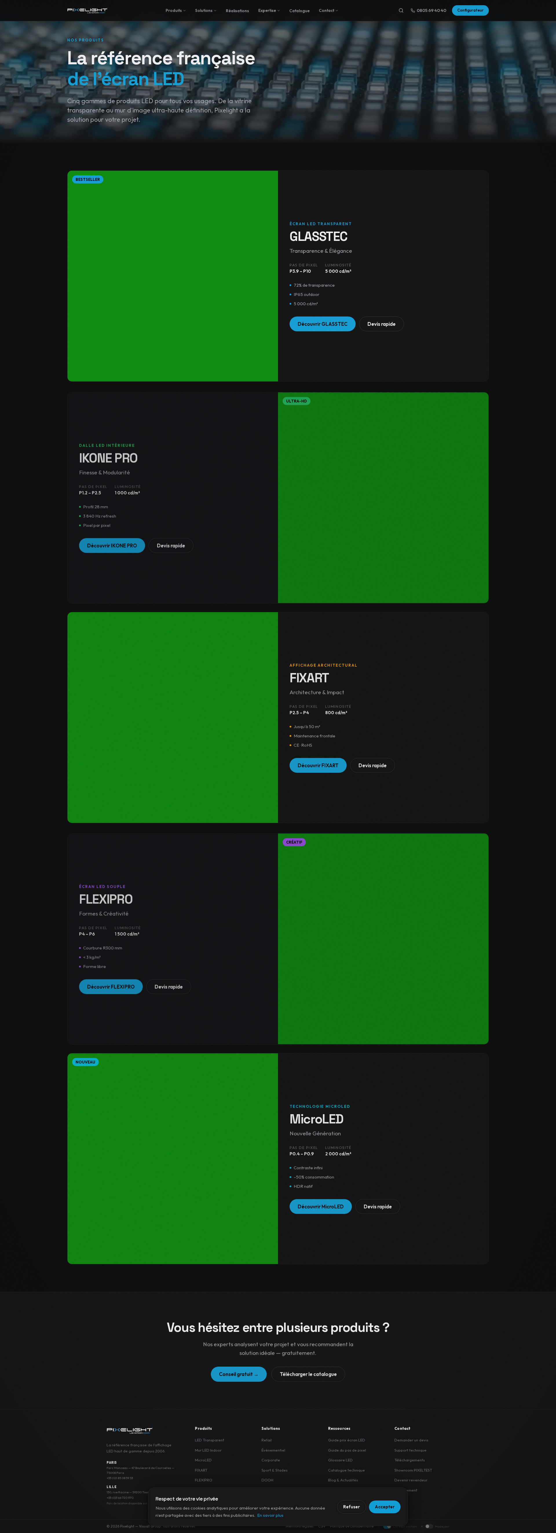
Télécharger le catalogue (308, 1374)
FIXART (201, 1470)
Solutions (204, 10)
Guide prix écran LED (346, 1440)
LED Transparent (209, 1440)
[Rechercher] (401, 10)
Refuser (351, 1507)
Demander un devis (411, 1440)
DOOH (267, 1480)
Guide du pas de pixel (347, 1450)
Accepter (385, 1507)
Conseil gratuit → (239, 1374)
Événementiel (273, 1450)
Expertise (267, 10)
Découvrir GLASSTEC (323, 324)
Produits (174, 10)
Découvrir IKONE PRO (112, 544)
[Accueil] (87, 10)
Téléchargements (409, 1460)
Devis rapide (381, 324)
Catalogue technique (346, 1470)
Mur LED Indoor (208, 1450)
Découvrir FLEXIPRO (111, 986)
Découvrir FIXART (318, 765)
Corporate (270, 1460)
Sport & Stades (274, 1470)
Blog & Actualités (343, 1480)
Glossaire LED (340, 1460)
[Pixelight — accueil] (130, 1430)
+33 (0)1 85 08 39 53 (120, 1478)
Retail (266, 1440)
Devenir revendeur (410, 1480)
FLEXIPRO (203, 1480)
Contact (326, 10)
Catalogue (299, 10)
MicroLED (203, 1460)
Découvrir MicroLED (321, 1206)
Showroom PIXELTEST (413, 1470)
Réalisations (237, 10)
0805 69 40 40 (431, 10)
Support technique (410, 1450)
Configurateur (470, 10)
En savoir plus (270, 1515)
